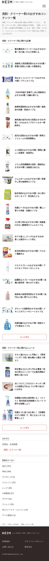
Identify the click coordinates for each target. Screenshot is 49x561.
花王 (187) (6, 466)
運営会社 (28, 546)
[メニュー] (44, 6)
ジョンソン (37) (9, 482)
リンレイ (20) (8, 504)
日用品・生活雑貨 (9, 444)
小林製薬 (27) (8, 493)
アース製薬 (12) (9, 515)
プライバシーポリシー (34, 541)
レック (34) (7, 488)
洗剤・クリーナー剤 (12, 449)
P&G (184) (6, 471)
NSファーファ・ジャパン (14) (15, 509)
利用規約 (6, 541)
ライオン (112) (8, 477)
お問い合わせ (8, 546)
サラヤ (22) (7, 498)
